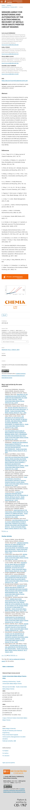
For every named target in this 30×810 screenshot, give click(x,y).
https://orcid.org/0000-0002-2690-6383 (10, 44)
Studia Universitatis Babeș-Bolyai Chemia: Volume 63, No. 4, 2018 (14, 401)
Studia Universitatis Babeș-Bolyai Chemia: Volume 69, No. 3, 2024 (16, 484)
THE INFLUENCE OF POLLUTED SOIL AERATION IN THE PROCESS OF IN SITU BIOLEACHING (16, 647)
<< (2, 655)
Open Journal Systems (8, 762)
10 (14, 655)
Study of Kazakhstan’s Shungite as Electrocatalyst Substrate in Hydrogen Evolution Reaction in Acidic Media (16, 479)
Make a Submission (8, 666)
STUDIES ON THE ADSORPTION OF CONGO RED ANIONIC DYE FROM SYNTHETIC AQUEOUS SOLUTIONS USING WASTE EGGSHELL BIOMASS (16, 636)
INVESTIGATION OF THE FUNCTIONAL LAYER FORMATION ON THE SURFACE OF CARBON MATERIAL (16, 511)
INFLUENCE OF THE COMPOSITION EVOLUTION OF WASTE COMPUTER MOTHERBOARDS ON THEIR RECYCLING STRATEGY (16, 397)
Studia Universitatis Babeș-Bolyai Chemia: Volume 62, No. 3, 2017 (16, 438)
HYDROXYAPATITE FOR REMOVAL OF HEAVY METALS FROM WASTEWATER (15, 618)
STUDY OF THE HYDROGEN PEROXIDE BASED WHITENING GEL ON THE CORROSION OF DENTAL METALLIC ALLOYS (16, 494)
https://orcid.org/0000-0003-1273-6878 (10, 74)
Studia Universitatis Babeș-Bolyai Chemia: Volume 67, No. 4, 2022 (16, 425)
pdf (5, 315)
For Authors (5, 753)
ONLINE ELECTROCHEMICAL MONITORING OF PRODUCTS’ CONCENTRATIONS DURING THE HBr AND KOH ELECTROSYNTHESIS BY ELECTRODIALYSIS (16, 446)
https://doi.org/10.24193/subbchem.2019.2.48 (15, 80)
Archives (9, 5)
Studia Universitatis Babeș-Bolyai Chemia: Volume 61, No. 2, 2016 (16, 609)
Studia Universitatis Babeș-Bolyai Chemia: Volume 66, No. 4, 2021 (16, 558)
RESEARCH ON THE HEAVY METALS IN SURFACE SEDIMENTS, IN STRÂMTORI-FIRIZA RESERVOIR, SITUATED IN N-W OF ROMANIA (16, 566)
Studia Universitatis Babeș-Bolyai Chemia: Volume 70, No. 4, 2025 (15, 527)
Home (3, 5)
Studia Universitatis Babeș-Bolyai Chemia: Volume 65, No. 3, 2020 (16, 467)
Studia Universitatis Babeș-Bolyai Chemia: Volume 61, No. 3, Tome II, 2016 (16, 650)
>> (7, 531)
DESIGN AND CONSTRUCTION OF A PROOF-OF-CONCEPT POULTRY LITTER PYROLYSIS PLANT (16, 626)
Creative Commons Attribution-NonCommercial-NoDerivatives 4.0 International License (14, 375)
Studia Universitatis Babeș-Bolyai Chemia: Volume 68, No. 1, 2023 (16, 629)
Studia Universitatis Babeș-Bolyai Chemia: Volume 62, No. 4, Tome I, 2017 (16, 551)
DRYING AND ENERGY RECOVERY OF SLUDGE (16, 555)
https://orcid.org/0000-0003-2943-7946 (10, 63)
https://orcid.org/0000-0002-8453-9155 (10, 54)
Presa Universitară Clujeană (10, 734)
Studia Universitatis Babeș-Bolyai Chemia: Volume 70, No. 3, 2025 (16, 450)
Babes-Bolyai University (9, 728)
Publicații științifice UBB (9, 741)
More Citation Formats (8, 341)
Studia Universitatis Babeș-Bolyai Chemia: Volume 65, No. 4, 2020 (16, 570)
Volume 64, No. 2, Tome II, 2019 (9, 7)
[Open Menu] (1, 1)
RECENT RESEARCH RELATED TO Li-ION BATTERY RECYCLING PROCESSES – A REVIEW (16, 409)
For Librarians (5, 755)
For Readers (5, 750)
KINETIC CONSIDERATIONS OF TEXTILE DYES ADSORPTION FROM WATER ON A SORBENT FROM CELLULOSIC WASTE (16, 577)
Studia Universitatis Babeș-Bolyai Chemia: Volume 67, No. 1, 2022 (15, 411)
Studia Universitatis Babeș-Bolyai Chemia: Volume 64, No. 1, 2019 (14, 498)
